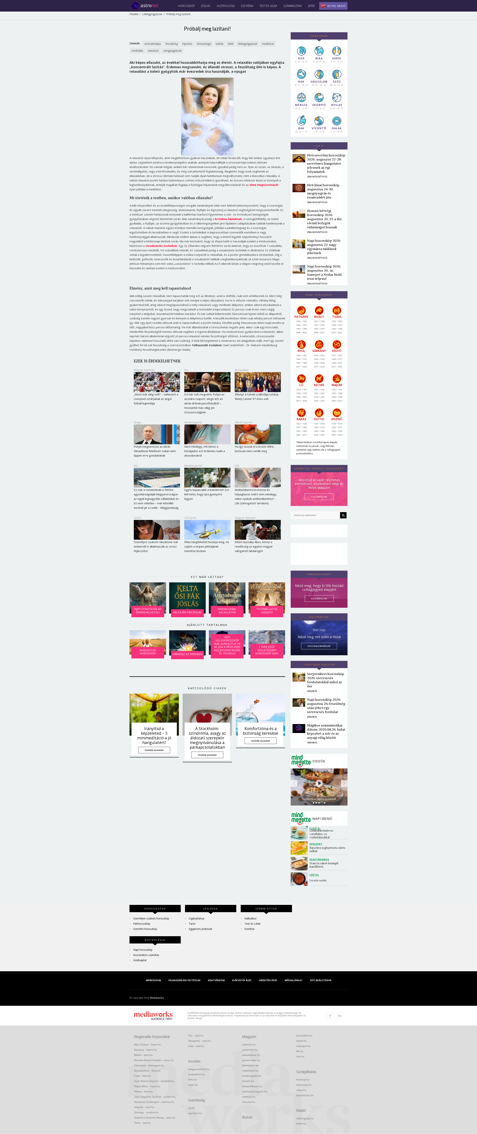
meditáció (268, 43)
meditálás (137, 50)
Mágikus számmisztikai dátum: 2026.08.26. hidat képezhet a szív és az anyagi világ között (326, 731)
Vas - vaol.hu (195, 1035)
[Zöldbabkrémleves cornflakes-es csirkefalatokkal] (300, 832)
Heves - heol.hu (143, 1091)
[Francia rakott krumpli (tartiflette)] (300, 863)
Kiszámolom (319, 598)
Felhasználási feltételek (184, 980)
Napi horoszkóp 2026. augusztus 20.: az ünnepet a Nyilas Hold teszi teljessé (324, 272)
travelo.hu (248, 1081)
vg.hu (191, 1107)
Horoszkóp (186, 6)
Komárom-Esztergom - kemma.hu (154, 1101)
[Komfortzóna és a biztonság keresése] (260, 715)
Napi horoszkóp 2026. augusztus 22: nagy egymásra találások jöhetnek (324, 246)
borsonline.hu (304, 1035)
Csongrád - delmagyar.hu (149, 1065)
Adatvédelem (216, 980)
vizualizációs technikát (161, 246)
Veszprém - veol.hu (199, 1040)
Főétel (314, 875)
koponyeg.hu (304, 1084)
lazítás (219, 43)
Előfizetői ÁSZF (242, 980)
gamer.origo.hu (251, 1060)
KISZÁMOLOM (319, 496)
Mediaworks (157, 997)
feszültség (171, 43)
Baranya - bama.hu (145, 1049)
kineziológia (204, 43)
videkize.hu (248, 1096)
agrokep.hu (195, 1113)
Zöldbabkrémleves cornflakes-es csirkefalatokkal (321, 834)
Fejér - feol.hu (142, 1075)
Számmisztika (292, 6)
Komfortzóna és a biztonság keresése (260, 731)
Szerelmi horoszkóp (145, 929)
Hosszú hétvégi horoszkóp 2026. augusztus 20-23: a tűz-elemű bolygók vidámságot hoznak (325, 219)
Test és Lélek (268, 6)
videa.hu (301, 1090)
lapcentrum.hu (304, 1095)
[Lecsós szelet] (300, 879)
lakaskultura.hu (251, 1054)
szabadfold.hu (196, 1074)
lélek (230, 43)
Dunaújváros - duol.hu (147, 1070)
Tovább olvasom (154, 750)
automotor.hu (250, 1049)
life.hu (299, 1051)
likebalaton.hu (250, 1065)
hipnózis (187, 43)
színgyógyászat (172, 50)
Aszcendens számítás (146, 955)
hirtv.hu (192, 1079)
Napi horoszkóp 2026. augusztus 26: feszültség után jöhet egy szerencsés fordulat (326, 705)
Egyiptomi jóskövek (200, 929)
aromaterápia (152, 43)
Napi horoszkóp (142, 949)
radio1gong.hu (304, 1118)
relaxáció (153, 50)
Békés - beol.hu (143, 1054)
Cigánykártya (196, 918)
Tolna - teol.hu (142, 1122)
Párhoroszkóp (141, 923)
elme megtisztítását (263, 185)
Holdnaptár (140, 960)
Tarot (192, 923)
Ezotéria (247, 6)
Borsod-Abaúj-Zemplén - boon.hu (154, 1060)
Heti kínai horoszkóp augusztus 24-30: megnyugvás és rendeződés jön (323, 191)
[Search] (343, 515)
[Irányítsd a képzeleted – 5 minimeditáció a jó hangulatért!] (154, 715)
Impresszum (153, 980)
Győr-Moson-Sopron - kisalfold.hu (154, 1081)
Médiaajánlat (294, 980)
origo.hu (193, 1084)
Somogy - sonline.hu (146, 1112)
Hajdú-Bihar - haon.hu (147, 1086)
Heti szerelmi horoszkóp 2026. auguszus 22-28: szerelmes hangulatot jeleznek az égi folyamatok (326, 163)
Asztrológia (226, 6)
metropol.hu (303, 1046)
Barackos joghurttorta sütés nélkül (327, 849)
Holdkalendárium (319, 646)
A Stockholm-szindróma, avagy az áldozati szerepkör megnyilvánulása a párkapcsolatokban (207, 738)
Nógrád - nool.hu (144, 1107)
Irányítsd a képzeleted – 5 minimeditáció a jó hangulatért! (154, 735)
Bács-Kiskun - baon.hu (147, 1044)
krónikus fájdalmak (228, 219)
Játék (311, 6)
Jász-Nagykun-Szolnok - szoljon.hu (155, 1096)
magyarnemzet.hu (199, 1069)
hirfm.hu (301, 1123)
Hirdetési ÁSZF (268, 980)
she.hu (300, 1056)
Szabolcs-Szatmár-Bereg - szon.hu (154, 1117)
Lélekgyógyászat (152, 14)
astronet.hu (249, 1044)
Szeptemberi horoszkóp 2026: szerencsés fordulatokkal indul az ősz (325, 680)
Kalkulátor (250, 918)
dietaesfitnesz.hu (252, 1086)
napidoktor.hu (250, 1070)
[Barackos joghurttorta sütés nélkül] (300, 848)
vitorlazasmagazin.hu (254, 1091)
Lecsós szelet (318, 880)
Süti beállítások (320, 980)
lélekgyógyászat (247, 43)
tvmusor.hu (248, 1101)
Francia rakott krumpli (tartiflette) (324, 864)
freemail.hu (302, 1079)
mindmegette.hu (251, 1075)
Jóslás (205, 6)
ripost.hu (301, 1040)
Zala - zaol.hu (196, 1046)
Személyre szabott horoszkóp (151, 918)
